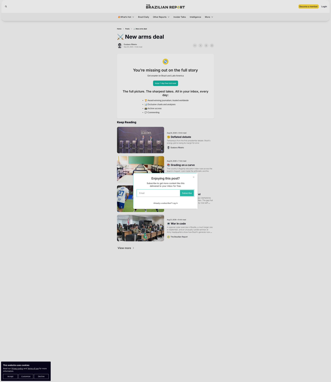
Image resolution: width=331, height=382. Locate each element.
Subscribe (187, 193)
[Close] (194, 177)
